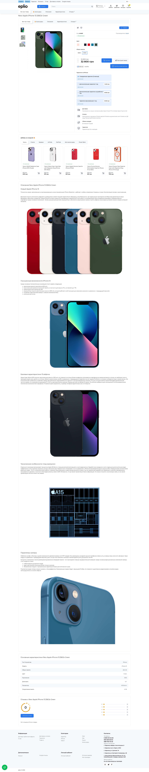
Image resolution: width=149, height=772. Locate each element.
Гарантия (33, 1)
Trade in (41, 740)
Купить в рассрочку (120, 66)
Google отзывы (66, 1)
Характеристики (60, 12)
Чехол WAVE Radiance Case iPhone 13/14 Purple (31, 167)
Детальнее (80, 79)
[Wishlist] (81, 27)
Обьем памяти (81, 49)
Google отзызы (43, 755)
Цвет (78, 41)
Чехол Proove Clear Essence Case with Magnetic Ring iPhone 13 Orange (117, 168)
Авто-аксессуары (70, 142)
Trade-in (21, 1)
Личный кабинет (66, 756)
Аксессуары (85, 742)
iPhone (63, 738)
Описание (48, 12)
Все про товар (24, 12)
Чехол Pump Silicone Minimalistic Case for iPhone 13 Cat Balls (95, 168)
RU (127, 1)
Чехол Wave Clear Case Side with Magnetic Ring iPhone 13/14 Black (52, 168)
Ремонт (27, 1)
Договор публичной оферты (26, 736)
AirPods (50, 142)
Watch (63, 740)
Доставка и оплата (55, 1)
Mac (83, 738)
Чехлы (24, 142)
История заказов (87, 755)
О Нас (46, 1)
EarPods (58, 142)
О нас (19, 738)
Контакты (40, 1)
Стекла (33, 142)
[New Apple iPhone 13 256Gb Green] (49, 49)
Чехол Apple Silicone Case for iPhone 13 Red (74, 167)
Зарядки (41, 142)
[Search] (92, 6)
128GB (79, 52)
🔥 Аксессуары (37, 12)
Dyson (84, 740)
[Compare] (78, 27)
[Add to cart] (38, 173)
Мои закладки (86, 757)
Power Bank (82, 142)
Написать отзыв (27, 715)
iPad (83, 736)
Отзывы (71, 12)
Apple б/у (63, 736)
